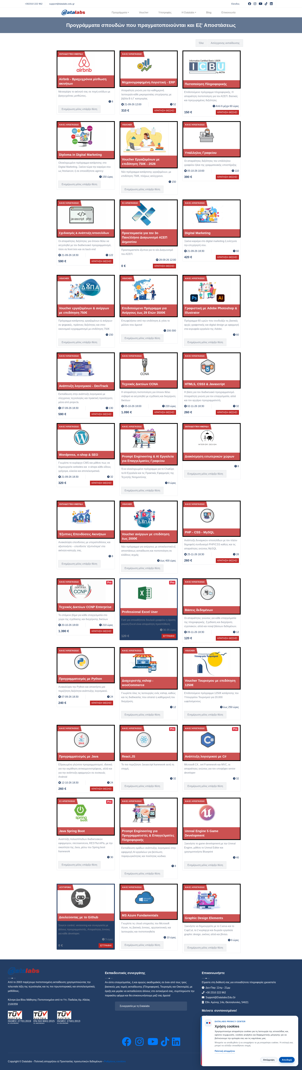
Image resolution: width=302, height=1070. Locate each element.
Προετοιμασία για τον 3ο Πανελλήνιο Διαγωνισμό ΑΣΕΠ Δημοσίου (144, 237)
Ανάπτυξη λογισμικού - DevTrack (83, 386)
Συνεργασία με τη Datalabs (135, 1006)
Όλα (201, 43)
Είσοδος (235, 4)
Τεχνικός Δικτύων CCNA (140, 384)
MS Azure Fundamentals (140, 915)
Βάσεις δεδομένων (199, 610)
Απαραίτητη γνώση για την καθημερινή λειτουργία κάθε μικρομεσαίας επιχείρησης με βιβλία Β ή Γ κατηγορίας (146, 94)
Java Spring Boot (72, 831)
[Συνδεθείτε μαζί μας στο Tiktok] (165, 1042)
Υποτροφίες (165, 12)
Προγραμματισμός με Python (80, 678)
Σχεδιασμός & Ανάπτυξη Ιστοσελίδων (84, 233)
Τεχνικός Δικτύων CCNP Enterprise (85, 607)
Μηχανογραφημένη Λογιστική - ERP (148, 82)
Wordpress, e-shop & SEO (78, 454)
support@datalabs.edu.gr (62, 4)
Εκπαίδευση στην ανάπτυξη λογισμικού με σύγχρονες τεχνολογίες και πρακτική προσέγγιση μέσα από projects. (85, 398)
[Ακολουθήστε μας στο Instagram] (140, 1042)
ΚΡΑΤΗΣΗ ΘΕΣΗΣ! (164, 110)
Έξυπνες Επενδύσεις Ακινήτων (82, 534)
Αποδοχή (287, 1060)
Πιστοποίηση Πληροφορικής (206, 84)
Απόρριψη (268, 1060)
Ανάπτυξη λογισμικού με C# (205, 756)
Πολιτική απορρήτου (225, 1051)
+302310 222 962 (33, 4)
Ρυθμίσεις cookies (115, 1061)
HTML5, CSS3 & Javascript (205, 384)
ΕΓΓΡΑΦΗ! (168, 636)
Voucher (143, 12)
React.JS (128, 756)
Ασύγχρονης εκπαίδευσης (225, 43)
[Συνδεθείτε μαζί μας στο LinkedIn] (176, 1042)
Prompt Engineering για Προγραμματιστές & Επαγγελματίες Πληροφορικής (148, 835)
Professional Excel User (140, 612)
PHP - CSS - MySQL (199, 532)
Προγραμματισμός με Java (78, 756)
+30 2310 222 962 (216, 992)
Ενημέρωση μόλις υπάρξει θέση (79, 109)
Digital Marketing (197, 233)
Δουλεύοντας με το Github (78, 917)
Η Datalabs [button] (188, 12)
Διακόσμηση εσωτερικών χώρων (209, 456)
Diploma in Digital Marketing (80, 154)
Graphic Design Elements (204, 918)
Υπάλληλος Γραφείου (201, 152)
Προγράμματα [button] (119, 12)
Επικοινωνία (228, 12)
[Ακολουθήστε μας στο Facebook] (127, 1042)
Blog (208, 12)
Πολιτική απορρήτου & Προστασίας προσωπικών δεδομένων (68, 1061)
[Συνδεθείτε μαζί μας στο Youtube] (153, 1042)
